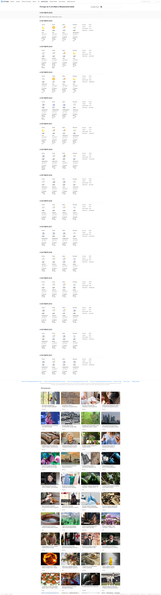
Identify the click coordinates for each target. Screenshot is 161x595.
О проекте (113, 594)
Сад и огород (126, 381)
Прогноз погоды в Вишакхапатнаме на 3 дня (32, 381)
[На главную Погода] (6, 1)
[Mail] (2, 1)
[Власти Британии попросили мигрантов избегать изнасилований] (70, 461)
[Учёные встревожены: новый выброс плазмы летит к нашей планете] (50, 562)
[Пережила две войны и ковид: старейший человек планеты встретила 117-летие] (70, 441)
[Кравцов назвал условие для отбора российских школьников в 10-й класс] (110, 582)
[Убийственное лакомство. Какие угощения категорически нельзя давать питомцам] (110, 401)
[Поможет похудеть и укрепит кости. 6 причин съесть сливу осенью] (50, 461)
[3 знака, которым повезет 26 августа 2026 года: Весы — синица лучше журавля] (90, 521)
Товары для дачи (135, 381)
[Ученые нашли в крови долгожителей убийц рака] (110, 461)
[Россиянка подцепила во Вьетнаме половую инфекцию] (50, 401)
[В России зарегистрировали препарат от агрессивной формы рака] (90, 501)
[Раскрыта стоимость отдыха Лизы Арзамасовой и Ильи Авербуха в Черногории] (90, 542)
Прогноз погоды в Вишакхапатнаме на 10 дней (101, 381)
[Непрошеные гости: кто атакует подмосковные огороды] (50, 542)
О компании (6, 594)
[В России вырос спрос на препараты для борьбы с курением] (110, 441)
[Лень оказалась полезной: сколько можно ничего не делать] (50, 501)
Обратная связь (143, 594)
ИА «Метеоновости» (156, 594)
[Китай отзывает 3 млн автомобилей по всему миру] (70, 421)
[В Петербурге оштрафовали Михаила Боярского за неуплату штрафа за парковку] (110, 542)
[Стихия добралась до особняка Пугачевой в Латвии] (50, 421)
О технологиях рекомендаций (134, 594)
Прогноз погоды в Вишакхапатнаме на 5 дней (54, 381)
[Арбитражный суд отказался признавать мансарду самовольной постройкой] (70, 582)
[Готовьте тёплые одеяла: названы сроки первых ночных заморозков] (110, 481)
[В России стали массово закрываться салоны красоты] (90, 401)
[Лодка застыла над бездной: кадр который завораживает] (70, 521)
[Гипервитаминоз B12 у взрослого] (90, 582)
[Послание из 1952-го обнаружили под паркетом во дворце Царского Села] (70, 401)
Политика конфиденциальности (122, 594)
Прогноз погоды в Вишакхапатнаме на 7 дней (77, 381)
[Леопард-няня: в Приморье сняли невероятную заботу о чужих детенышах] (90, 421)
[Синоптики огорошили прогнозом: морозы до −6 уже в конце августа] (70, 501)
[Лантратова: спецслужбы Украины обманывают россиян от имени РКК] (70, 542)
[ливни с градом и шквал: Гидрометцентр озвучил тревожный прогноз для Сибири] (110, 562)
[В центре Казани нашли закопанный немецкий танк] (90, 461)
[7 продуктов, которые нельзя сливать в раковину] (90, 562)
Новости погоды (117, 381)
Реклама (10, 594)
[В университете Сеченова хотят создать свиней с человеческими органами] (50, 441)
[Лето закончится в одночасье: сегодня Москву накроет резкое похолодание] (110, 421)
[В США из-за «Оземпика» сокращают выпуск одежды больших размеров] (70, 481)
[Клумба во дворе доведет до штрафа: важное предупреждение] (90, 441)
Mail (2, 594)
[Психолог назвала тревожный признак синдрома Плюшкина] (110, 501)
